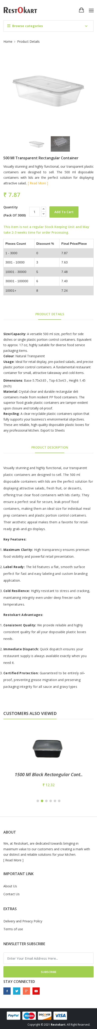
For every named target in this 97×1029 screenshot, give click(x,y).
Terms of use (13, 929)
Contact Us (11, 894)
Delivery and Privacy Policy (22, 921)
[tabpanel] (48, 758)
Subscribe (48, 972)
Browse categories (27, 26)
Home (7, 41)
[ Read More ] (38, 183)
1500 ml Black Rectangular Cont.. (49, 774)
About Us (10, 886)
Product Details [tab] (49, 314)
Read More (13, 860)
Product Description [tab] (49, 447)
